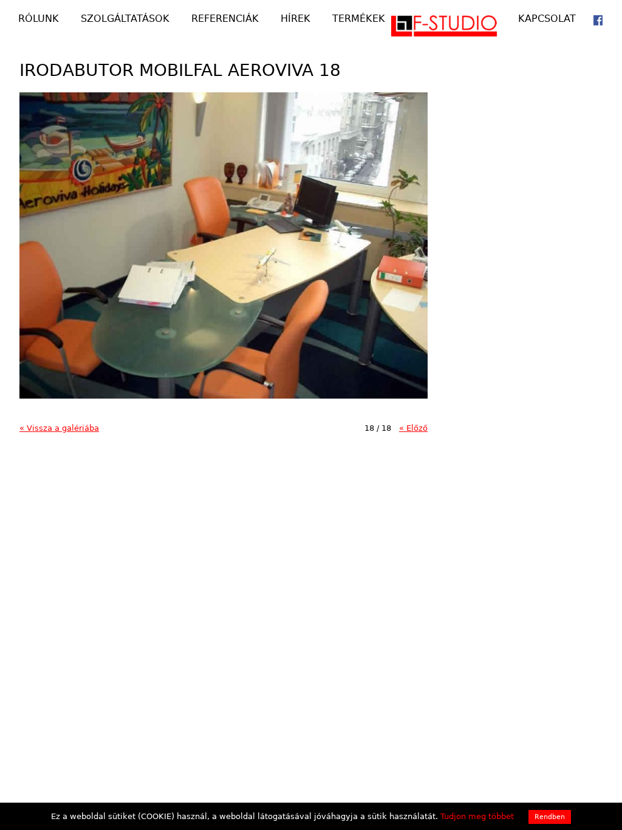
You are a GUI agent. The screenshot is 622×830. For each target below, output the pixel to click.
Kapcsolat (547, 19)
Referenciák (225, 19)
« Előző (413, 428)
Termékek (358, 19)
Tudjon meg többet (477, 816)
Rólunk (38, 19)
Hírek (295, 19)
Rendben (550, 817)
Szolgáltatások (125, 19)
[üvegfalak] (452, 29)
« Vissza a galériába (59, 428)
